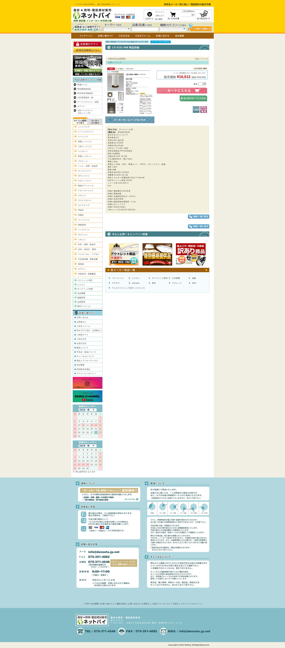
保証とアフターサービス (87, 361)
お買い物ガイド (107, 604)
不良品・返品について (86, 352)
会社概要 (80, 365)
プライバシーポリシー (86, 373)
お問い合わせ (82, 317)
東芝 (154, 283)
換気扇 (81, 264)
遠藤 (194, 278)
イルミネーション (86, 191)
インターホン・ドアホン (89, 254)
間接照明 (82, 225)
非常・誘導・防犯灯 (87, 244)
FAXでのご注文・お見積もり (89, 330)
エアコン (81, 106)
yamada (136, 283)
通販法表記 (121, 604)
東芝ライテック (84, 306)
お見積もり (81, 322)
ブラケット (83, 161)
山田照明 (81, 302)
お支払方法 (81, 343)
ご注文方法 (81, 339)
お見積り (145, 604)
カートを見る (173, 604)
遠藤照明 (81, 298)
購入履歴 (158, 19)
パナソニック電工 (85, 280)
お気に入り (159, 16)
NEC (194, 283)
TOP (87, 604)
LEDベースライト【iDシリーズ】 (85, 111)
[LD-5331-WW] (129, 114)
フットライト (84, 220)
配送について (82, 348)
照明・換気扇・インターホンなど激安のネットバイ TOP (127, 42)
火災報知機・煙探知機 (88, 259)
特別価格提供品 (84, 89)
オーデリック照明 (160, 278)
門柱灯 (81, 210)
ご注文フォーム (83, 326)
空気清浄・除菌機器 (87, 274)
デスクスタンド (85, 200)
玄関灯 (81, 215)
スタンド (82, 195)
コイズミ (136, 278)
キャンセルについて (85, 356)
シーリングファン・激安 (88, 102)
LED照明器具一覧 (85, 98)
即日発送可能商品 (85, 93)
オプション (83, 235)
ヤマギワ (116, 283)
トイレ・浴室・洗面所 (88, 166)
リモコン (82, 240)
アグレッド (177, 283)
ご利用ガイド (82, 335)
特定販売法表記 (83, 369)
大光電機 (176, 278)
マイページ (159, 12)
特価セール (82, 85)
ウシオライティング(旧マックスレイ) (128, 288)
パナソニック (118, 278)
